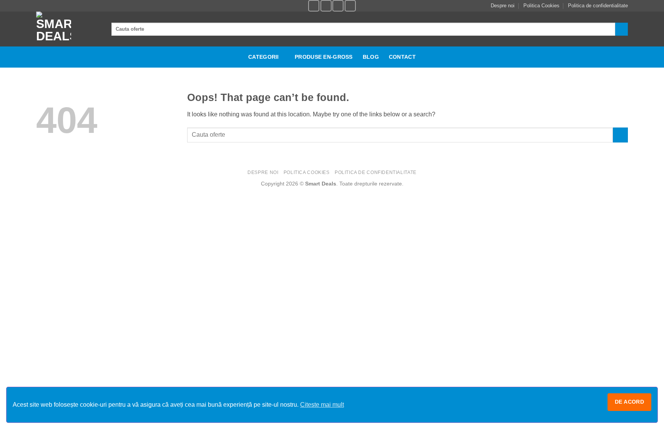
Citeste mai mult (322, 404)
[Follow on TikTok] (338, 5)
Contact (402, 57)
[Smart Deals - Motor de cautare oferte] (68, 29)
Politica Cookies (541, 5)
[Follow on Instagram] (326, 5)
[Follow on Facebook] (313, 5)
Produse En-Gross (324, 57)
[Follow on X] (350, 5)
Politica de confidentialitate (598, 5)
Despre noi (503, 5)
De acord (629, 402)
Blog (371, 57)
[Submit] (621, 29)
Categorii (263, 57)
